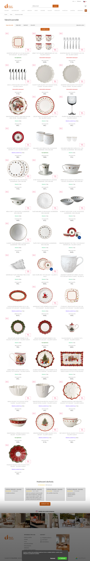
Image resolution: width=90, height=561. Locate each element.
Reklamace (26, 547)
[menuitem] (6, 10)
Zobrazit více (45, 504)
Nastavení (52, 558)
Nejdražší (26, 25)
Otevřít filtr (45, 29)
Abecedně (33, 25)
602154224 (44, 539)
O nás (25, 541)
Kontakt (26, 539)
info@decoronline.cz (46, 537)
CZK (73, 1)
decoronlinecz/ (45, 541)
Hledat (55, 6)
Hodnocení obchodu (45, 482)
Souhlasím (62, 558)
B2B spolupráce (27, 545)
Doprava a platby (28, 537)
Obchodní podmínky (28, 543)
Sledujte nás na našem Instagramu (46, 511)
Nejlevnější (18, 25)
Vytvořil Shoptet (82, 558)
